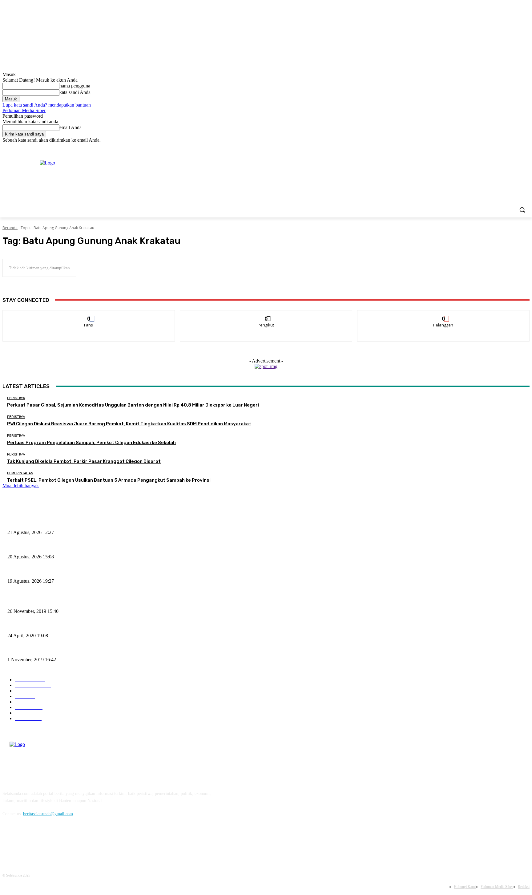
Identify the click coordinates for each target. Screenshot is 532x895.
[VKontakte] (72, 842)
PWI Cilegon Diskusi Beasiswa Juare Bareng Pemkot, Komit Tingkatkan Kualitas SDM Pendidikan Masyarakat (129, 424)
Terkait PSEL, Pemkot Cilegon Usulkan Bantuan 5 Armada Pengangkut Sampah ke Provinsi (109, 480)
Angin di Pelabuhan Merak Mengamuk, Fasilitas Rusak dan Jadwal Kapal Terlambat (80, 649)
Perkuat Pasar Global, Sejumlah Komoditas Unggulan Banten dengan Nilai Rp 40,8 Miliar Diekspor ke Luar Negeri (133, 405)
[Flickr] (40, 842)
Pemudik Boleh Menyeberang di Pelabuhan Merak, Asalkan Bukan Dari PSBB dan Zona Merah (90, 625)
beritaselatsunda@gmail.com (48, 814)
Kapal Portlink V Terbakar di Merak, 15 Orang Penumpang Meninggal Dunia (75, 601)
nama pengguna (74, 85)
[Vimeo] (517, 147)
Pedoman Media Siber (24, 110)
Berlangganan (443, 315)
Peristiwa (16, 398)
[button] (522, 209)
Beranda (10, 227)
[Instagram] (500, 147)
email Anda (70, 127)
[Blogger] (8, 842)
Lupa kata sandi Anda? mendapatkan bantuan (46, 104)
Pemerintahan (20, 473)
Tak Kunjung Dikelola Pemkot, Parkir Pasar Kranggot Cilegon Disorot (84, 461)
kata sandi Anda (75, 92)
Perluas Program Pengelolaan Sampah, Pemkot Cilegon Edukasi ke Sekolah (91, 442)
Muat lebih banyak (20, 485)
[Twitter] (509, 147)
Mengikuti (266, 315)
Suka (89, 315)
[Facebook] (491, 147)
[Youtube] (526, 147)
